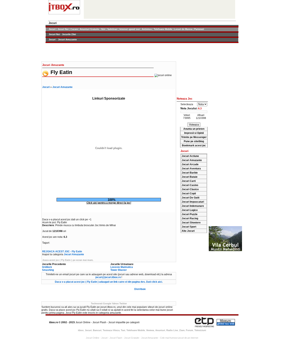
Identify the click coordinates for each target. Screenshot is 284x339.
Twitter (123, 303)
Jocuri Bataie (190, 176)
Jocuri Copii (189, 193)
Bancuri (97, 330)
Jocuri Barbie (190, 172)
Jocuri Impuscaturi (193, 201)
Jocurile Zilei (69, 34)
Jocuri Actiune (190, 156)
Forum (189, 330)
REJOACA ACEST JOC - (62, 251)
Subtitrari (112, 29)
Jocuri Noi (63, 29)
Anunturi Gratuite (89, 29)
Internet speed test (129, 29)
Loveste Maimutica (121, 267)
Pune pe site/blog (194, 141)
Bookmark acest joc (194, 145)
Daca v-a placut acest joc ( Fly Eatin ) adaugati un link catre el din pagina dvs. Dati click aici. (109, 281)
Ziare (182, 330)
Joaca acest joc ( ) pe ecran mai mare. (67, 260)
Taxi (123, 330)
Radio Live (172, 330)
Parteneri (199, 29)
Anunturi (160, 330)
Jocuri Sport (189, 226)
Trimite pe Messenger (194, 137)
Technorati (96, 303)
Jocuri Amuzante (67, 39)
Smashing (48, 270)
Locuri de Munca (183, 29)
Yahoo (115, 303)
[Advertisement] (108, 52)
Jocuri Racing (190, 218)
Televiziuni (200, 330)
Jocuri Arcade (190, 164)
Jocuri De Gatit (190, 197)
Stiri (103, 29)
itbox (81, 330)
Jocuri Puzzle (190, 214)
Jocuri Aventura (191, 168)
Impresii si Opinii (194, 133)
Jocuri (52, 29)
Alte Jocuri (188, 230)
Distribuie (140, 289)
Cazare (74, 29)
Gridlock (47, 267)
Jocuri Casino (190, 185)
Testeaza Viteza (111, 330)
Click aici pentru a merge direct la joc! (108, 202)
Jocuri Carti (189, 181)
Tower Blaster (118, 270)
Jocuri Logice (190, 210)
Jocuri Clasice (190, 189)
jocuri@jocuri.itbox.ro (108, 277)
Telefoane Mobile (163, 29)
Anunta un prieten (193, 128)
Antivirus (147, 29)
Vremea (150, 330)
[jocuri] (64, 13)
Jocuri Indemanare (193, 206)
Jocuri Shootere (191, 222)
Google (107, 303)
